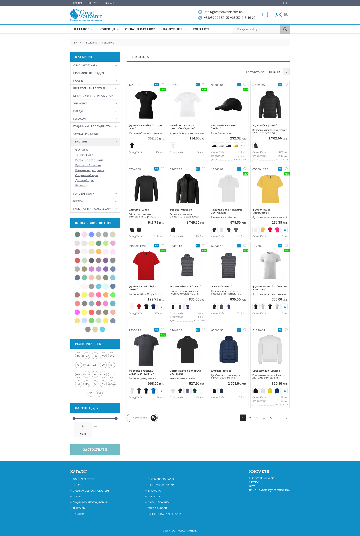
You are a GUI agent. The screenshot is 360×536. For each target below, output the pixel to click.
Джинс (113, 321)
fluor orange (106, 295)
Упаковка (80, 103)
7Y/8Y (87, 374)
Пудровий (84, 252)
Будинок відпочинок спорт (94, 95)
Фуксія (91, 269)
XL (103, 383)
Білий (77, 286)
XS (90, 393)
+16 (284, 391)
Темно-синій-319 (113, 269)
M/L (87, 383)
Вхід (285, 2)
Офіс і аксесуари (85, 65)
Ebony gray (84, 304)
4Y (103, 365)
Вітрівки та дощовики (89, 170)
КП (156, 84)
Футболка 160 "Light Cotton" (142, 288)
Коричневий (106, 312)
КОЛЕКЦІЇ (107, 29)
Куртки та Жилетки (88, 165)
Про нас (77, 2)
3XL (79, 365)
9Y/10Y (103, 374)
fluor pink (99, 295)
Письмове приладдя (88, 73)
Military (106, 278)
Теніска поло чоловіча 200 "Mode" (185, 372)
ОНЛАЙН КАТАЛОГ (140, 29)
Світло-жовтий (91, 243)
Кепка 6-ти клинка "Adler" (224, 127)
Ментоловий (84, 260)
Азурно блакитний (106, 286)
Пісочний (91, 252)
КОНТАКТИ (202, 29)
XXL (99, 393)
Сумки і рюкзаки (85, 134)
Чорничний (106, 260)
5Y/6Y (79, 374)
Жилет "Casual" (221, 286)
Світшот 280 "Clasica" (266, 370)
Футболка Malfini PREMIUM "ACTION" (142, 372)
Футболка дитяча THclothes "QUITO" (182, 127)
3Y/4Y (87, 365)
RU (286, 14)
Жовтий (106, 321)
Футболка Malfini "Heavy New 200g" (269, 288)
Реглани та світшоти (89, 160)
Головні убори (83, 193)
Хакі (84, 269)
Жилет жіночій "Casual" (186, 286)
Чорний (91, 260)
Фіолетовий (99, 269)
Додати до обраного (162, 84)
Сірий (106, 235)
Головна (91, 42)
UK (278, 14)
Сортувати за (255, 72)
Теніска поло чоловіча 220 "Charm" (226, 211)
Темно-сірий (113, 260)
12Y (87, 355)
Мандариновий (91, 278)
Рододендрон (77, 252)
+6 (160, 307)
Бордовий (77, 295)
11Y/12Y (78, 355)
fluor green (113, 295)
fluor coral (77, 304)
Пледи (78, 111)
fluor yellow (84, 295)
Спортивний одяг (86, 175)
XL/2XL (111, 383)
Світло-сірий (84, 243)
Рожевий (113, 243)
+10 (243, 145)
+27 (284, 307)
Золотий (77, 321)
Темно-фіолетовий (106, 269)
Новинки (274, 71)
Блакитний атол (102, 329)
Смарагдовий (113, 304)
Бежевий (84, 286)
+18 (284, 230)
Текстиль (108, 42)
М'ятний (84, 278)
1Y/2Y (103, 355)
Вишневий (99, 304)
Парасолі (79, 118)
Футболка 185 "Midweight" (261, 211)
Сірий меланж (99, 235)
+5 (160, 391)
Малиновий (106, 304)
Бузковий (113, 252)
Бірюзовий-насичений (91, 304)
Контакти (93, 2)
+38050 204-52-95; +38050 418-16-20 (229, 18)
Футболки (81, 150)
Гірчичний (95, 329)
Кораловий (113, 312)
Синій (91, 235)
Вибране (109, 2)
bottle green (77, 235)
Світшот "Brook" (139, 209)
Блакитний (84, 321)
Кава (99, 312)
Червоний (91, 312)
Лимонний (84, 312)
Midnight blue (113, 286)
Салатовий (106, 243)
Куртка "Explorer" (264, 125)
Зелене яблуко (99, 321)
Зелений (91, 321)
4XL (95, 365)
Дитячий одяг (84, 180)
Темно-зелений (99, 243)
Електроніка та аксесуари (92, 209)
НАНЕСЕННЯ (172, 29)
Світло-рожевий (84, 235)
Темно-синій (77, 278)
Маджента (77, 312)
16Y (95, 355)
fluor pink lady (91, 295)
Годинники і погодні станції (94, 126)
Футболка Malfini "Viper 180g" (145, 127)
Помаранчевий (99, 252)
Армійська (91, 286)
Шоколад (99, 260)
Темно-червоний (77, 260)
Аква (99, 286)
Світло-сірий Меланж (77, 243)
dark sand (99, 278)
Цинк (77, 269)
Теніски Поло (84, 155)
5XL (112, 365)
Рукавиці (81, 185)
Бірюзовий (113, 278)
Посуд (78, 80)
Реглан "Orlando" (181, 209)
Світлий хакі (113, 235)
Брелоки (79, 201)
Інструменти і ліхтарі (89, 88)
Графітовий (88, 329)
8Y (95, 374)
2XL (112, 355)
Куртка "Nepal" (221, 370)
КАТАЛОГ (81, 29)
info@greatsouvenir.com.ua (223, 12)
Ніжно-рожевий (106, 252)
